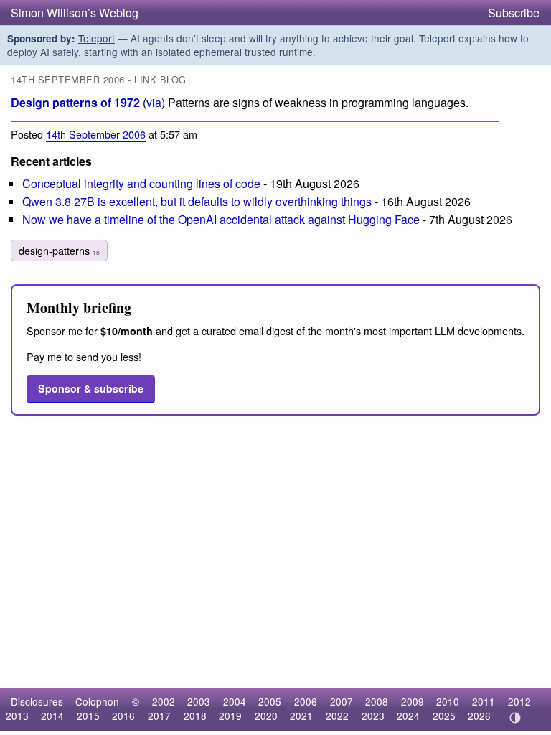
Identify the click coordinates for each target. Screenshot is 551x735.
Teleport (96, 38)
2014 (52, 715)
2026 (479, 715)
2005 (269, 701)
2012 (519, 701)
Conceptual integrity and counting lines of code (141, 183)
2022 (337, 715)
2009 (412, 701)
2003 (198, 701)
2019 (230, 715)
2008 (376, 701)
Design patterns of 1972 (75, 102)
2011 (483, 701)
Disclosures (37, 701)
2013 (17, 715)
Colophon (97, 701)
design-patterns (59, 250)
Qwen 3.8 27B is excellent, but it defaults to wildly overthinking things (197, 201)
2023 (373, 715)
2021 (301, 715)
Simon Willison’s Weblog (74, 12)
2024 (408, 715)
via (153, 102)
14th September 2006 (96, 133)
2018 (195, 715)
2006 (305, 701)
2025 (444, 715)
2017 (159, 715)
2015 (88, 715)
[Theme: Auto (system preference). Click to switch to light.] (515, 717)
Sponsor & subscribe (90, 388)
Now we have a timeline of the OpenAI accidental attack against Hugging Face (221, 219)
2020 (266, 715)
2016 (123, 715)
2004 (234, 701)
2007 (341, 701)
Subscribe (514, 12)
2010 (447, 701)
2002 (163, 701)
